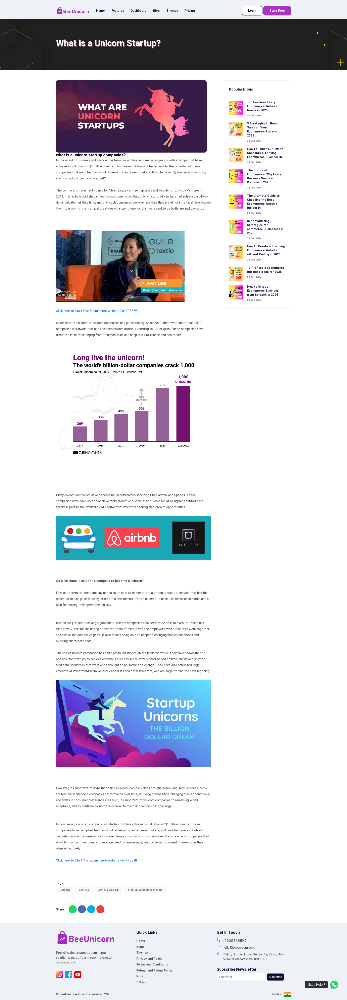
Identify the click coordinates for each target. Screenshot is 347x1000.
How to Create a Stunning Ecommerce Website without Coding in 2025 (266, 250)
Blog (156, 10)
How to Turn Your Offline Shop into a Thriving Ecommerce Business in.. (265, 153)
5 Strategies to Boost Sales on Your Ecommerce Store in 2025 (263, 129)
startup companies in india (145, 889)
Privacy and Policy (149, 958)
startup (84, 889)
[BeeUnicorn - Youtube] (77, 974)
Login (252, 10)
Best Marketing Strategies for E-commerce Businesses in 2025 (265, 227)
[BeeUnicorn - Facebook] (68, 974)
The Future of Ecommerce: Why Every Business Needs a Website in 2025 (264, 176)
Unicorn (65, 889)
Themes (172, 10)
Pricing (190, 10)
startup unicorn (108, 889)
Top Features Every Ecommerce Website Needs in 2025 (262, 106)
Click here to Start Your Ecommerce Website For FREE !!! (96, 311)
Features (117, 10)
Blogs (140, 947)
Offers (141, 982)
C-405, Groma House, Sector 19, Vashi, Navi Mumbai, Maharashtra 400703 (253, 956)
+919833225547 (234, 941)
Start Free (277, 10)
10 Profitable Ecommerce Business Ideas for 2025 (266, 270)
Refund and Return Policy (154, 970)
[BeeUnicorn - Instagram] (59, 974)
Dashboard (138, 10)
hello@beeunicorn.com (239, 947)
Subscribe (275, 977)
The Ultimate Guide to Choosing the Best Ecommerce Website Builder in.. (263, 202)
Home (100, 10)
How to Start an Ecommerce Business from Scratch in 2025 (263, 290)
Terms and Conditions (152, 964)
